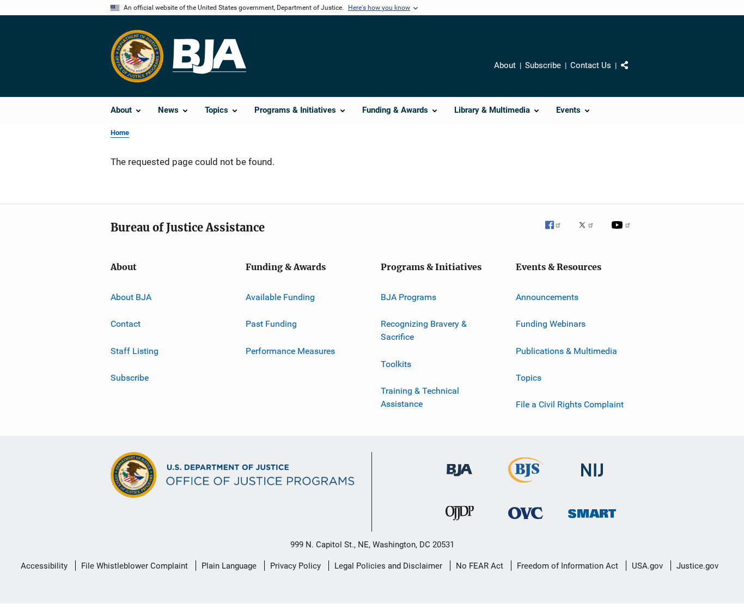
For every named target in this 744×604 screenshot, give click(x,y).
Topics (528, 378)
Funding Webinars (551, 324)
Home (120, 133)
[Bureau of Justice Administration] (459, 478)
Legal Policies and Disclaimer (388, 566)
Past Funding (271, 324)
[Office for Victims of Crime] (525, 521)
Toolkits (396, 363)
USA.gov (647, 566)
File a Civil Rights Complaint (570, 404)
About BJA (131, 297)
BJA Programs (408, 297)
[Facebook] (557, 233)
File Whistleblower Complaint (134, 566)
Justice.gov (697, 566)
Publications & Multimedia (566, 351)
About (505, 65)
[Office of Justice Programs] (137, 56)
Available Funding (280, 297)
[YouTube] (623, 233)
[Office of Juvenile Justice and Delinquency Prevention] (460, 522)
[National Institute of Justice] (592, 478)
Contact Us (590, 65)
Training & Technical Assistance (420, 397)
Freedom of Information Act (567, 566)
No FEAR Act (479, 566)
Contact (126, 324)
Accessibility (44, 566)
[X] (590, 233)
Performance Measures (290, 351)
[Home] (209, 56)
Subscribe (543, 65)
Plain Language (229, 566)
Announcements (547, 297)
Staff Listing (134, 351)
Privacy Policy (295, 566)
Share (633, 73)
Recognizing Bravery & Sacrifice (424, 330)
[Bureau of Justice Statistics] (526, 484)
